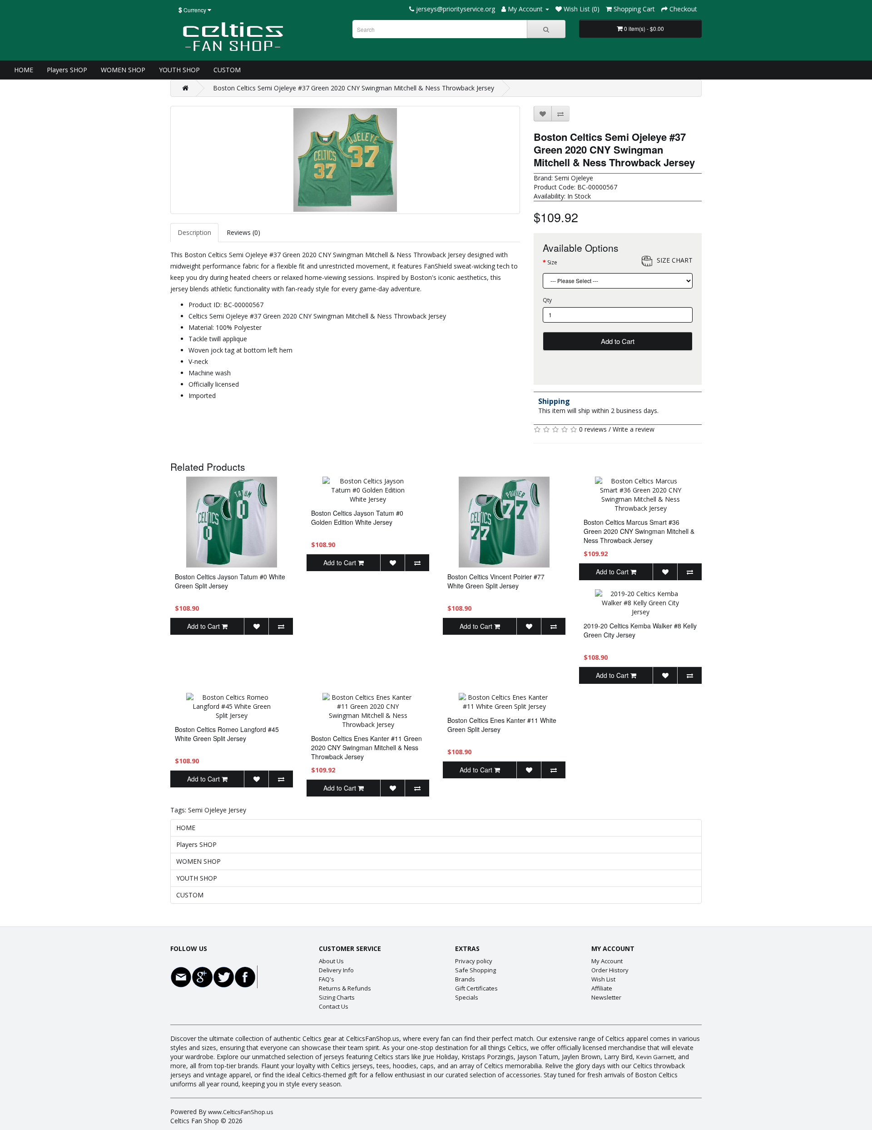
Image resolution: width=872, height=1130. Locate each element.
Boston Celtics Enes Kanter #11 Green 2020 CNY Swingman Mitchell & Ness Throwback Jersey (366, 747)
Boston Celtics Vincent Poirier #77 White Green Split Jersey (496, 581)
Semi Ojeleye (574, 178)
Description (194, 232)
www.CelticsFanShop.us (240, 1112)
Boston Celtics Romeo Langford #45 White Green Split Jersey (227, 734)
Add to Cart (617, 341)
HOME (23, 69)
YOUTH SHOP (179, 69)
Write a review (633, 429)
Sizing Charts (337, 997)
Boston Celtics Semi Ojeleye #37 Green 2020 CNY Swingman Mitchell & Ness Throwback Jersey (353, 88)
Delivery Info (336, 970)
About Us (331, 961)
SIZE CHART (675, 260)
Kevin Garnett (655, 1057)
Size (552, 262)
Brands (465, 979)
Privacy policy (473, 961)
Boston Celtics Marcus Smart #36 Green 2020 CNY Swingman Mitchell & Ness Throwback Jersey (639, 531)
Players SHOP (67, 69)
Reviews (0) (243, 232)
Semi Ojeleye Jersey (217, 810)
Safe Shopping (475, 970)
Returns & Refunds (345, 988)
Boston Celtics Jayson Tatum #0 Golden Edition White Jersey (357, 517)
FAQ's (326, 979)
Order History (610, 970)
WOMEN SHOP (123, 69)
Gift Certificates (476, 988)
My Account (607, 961)
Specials (466, 997)
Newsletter (606, 997)
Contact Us (333, 1006)
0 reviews (593, 429)
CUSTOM (227, 69)
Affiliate (601, 988)
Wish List (603, 979)
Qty (547, 300)
